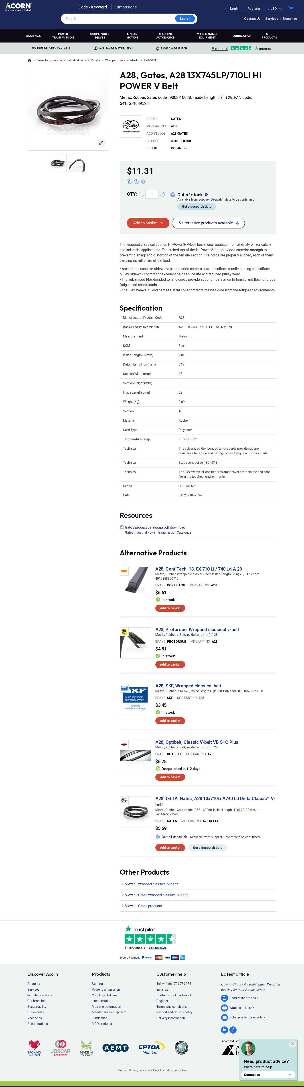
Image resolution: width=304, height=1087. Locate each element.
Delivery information (170, 1018)
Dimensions (126, 7)
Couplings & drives (100, 35)
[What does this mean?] (206, 194)
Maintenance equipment (207, 35)
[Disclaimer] (155, 148)
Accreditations (37, 1024)
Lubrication (242, 35)
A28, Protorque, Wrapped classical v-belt (197, 629)
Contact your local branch (174, 995)
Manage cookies (177, 1070)
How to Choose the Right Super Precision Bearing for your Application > (250, 986)
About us (33, 983)
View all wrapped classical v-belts (151, 884)
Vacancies (34, 1018)
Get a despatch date (196, 206)
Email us (162, 989)
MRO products (269, 35)
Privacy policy (137, 1070)
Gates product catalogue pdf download (158, 529)
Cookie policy (156, 1070)
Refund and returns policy (174, 1012)
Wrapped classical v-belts (122, 60)
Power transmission (63, 35)
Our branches (36, 1001)
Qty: (132, 194)
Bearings (33, 35)
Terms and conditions (171, 1006)
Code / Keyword (93, 7)
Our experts (35, 1012)
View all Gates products (143, 906)
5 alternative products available (205, 223)
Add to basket (145, 223)
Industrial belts (76, 60)
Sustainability (36, 1006)
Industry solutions (39, 995)
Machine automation (165, 35)
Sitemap (122, 1070)
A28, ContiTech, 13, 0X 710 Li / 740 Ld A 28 (198, 569)
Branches (290, 18)
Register (254, 8)
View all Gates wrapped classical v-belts (156, 895)
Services (271, 18)
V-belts (95, 60)
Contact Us (252, 18)
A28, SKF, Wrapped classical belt (188, 686)
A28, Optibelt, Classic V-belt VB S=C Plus (196, 742)
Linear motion (132, 35)
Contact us (252, 1075)
